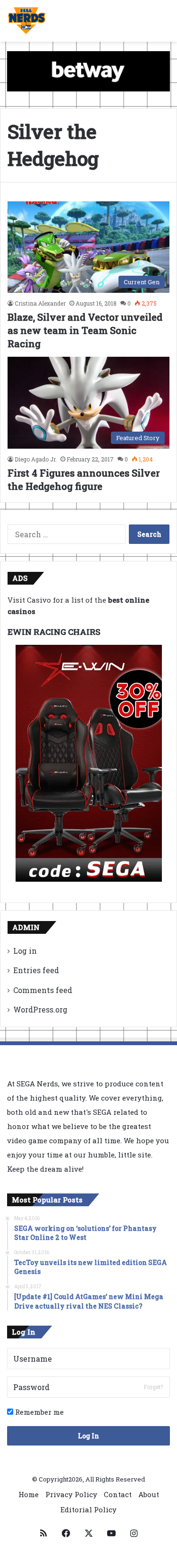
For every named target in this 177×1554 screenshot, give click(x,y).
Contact (118, 1494)
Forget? (153, 1387)
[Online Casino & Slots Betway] (88, 70)
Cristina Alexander (40, 303)
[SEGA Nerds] (26, 21)
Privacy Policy (71, 1494)
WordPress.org (40, 1009)
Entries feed (36, 970)
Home (28, 1494)
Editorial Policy (88, 1509)
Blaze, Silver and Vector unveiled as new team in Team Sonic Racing (85, 330)
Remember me (38, 1412)
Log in (25, 951)
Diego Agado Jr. (36, 459)
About (148, 1494)
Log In (88, 1435)
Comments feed (42, 990)
